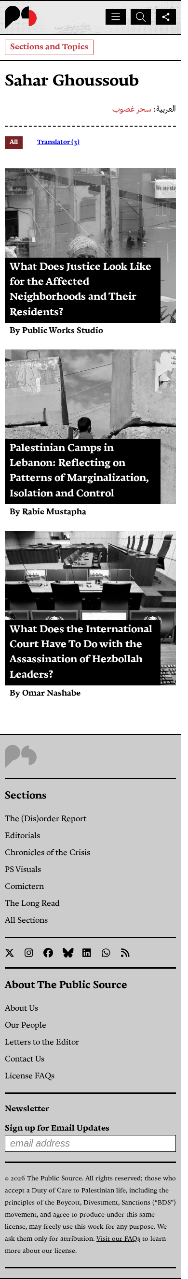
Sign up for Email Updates (57, 1128)
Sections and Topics (49, 47)
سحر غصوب (131, 110)
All (14, 142)
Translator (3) (58, 142)
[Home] (21, 17)
